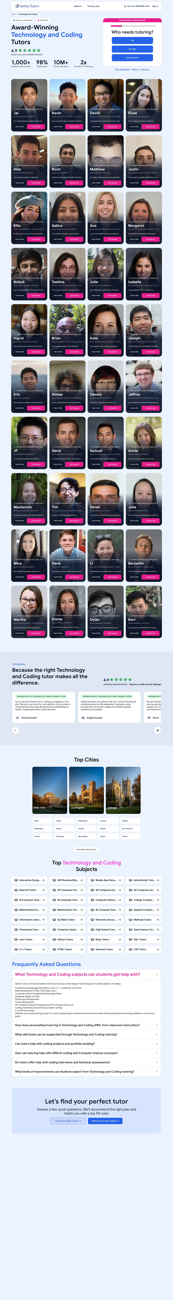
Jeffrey (134, 394)
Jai (16, 113)
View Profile (19, 127)
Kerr (132, 619)
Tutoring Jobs (93, 6)
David (95, 113)
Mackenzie (23, 507)
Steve (56, 451)
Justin (133, 169)
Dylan (95, 619)
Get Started (35, 127)
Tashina (58, 282)
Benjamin (136, 563)
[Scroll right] (157, 730)
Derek (95, 507)
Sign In (155, 6)
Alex (17, 169)
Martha (20, 619)
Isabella (134, 282)
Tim (55, 507)
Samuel (96, 451)
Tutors (13, 14)
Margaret (136, 225)
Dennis (96, 394)
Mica (18, 563)
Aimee (57, 394)
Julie (94, 282)
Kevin (56, 113)
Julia (132, 507)
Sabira (57, 225)
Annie (133, 451)
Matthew (97, 169)
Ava (93, 225)
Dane (56, 563)
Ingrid (19, 338)
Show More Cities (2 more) (87, 849)
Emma (57, 619)
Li (91, 563)
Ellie (17, 225)
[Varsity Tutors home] (27, 6)
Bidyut (19, 282)
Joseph (134, 338)
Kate (94, 338)
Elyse (132, 113)
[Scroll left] (15, 730)
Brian (56, 338)
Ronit (56, 169)
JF (16, 451)
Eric (17, 394)
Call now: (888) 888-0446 (138, 6)
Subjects (77, 6)
